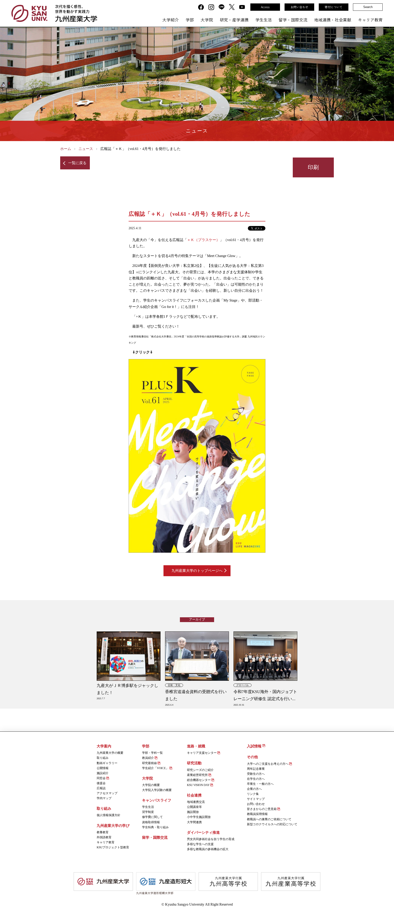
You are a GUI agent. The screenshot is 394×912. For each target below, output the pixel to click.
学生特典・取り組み (155, 827)
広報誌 (101, 788)
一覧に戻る (77, 163)
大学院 (207, 20)
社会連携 (194, 795)
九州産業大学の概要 (110, 752)
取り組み (103, 758)
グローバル (242, 685)
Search (368, 7)
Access (265, 7)
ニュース (85, 149)
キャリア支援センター (202, 752)
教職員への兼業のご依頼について (269, 819)
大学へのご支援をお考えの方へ (268, 763)
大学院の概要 (151, 785)
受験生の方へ (256, 773)
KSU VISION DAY (198, 785)
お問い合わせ (299, 7)
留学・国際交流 (293, 20)
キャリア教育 (370, 20)
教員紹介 (148, 758)
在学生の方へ (256, 779)
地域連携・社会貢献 (332, 20)
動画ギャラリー (107, 763)
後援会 (101, 783)
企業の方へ (254, 789)
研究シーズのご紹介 (200, 770)
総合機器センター (199, 780)
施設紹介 (103, 773)
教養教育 (103, 832)
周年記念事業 (256, 768)
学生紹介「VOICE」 (155, 768)
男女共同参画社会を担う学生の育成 (210, 839)
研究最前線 (150, 763)
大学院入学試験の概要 (157, 790)
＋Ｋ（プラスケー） (203, 240)
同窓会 (101, 778)
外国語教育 (104, 837)
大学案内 (104, 746)
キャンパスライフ (156, 800)
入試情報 (254, 746)
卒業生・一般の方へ (260, 784)
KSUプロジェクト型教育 (113, 847)
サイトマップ (256, 799)
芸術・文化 (174, 685)
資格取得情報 (151, 822)
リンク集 (253, 794)
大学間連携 (194, 822)
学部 (190, 20)
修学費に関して (152, 817)
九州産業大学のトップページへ (197, 571)
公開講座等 (194, 807)
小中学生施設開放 (199, 817)
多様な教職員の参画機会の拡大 (207, 849)
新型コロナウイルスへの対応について (272, 824)
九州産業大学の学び (113, 826)
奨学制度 (148, 812)
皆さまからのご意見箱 (262, 809)
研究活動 (194, 763)
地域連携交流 (196, 802)
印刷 (313, 167)
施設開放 (193, 812)
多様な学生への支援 (200, 844)
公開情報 (103, 768)
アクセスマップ (107, 793)
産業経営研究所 (197, 775)
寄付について (333, 7)
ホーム (65, 149)
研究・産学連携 (234, 20)
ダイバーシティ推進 (203, 832)
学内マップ (104, 798)
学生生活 (263, 20)
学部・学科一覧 (152, 752)
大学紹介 (170, 20)
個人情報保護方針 (108, 815)
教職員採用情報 (257, 814)
